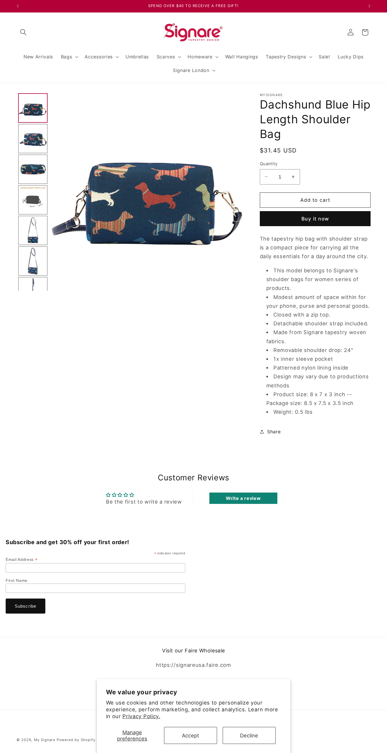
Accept (190, 735)
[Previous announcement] (17, 6)
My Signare (44, 740)
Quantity (269, 163)
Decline (249, 735)
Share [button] (273, 431)
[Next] (238, 192)
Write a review (243, 498)
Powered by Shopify (76, 740)
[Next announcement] (369, 6)
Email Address (21, 559)
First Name (16, 580)
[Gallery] (131, 192)
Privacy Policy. (141, 716)
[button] (23, 32)
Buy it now (315, 219)
